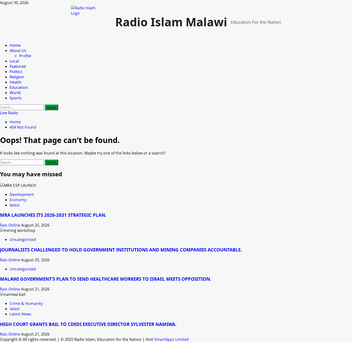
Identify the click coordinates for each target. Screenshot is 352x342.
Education (19, 87)
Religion (17, 77)
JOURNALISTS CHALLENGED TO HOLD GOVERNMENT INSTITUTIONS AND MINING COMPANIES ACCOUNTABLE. (121, 250)
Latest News (20, 314)
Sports (16, 98)
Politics (16, 71)
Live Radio (9, 112)
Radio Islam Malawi (171, 22)
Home (15, 45)
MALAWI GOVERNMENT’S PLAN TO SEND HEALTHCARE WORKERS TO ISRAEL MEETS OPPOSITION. (105, 279)
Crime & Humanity (26, 303)
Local (14, 61)
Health (16, 82)
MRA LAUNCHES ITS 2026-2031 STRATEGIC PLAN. (53, 215)
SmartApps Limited (171, 339)
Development (22, 194)
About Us (18, 50)
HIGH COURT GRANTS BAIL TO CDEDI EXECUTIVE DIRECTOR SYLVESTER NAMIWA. (88, 324)
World (15, 92)
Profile (25, 55)
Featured (18, 66)
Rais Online (10, 225)
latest (15, 205)
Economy (18, 199)
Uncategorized (23, 239)
